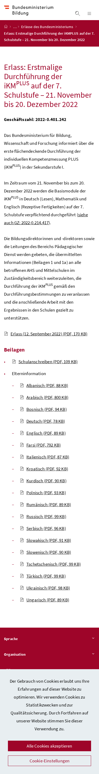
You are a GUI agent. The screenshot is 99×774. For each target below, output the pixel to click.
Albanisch (47, 385)
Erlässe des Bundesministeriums (47, 26)
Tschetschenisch (53, 564)
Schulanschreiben (48, 361)
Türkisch (46, 576)
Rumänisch (48, 504)
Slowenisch (48, 552)
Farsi (43, 445)
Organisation (15, 654)
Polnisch (46, 493)
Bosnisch (46, 409)
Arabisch (47, 397)
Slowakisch (48, 540)
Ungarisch (47, 600)
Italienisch (47, 457)
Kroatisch (47, 469)
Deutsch (45, 421)
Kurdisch (46, 481)
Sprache (11, 638)
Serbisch (46, 528)
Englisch (46, 433)
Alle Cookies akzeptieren (49, 746)
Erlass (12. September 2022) (49, 334)
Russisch (46, 516)
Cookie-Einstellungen (50, 761)
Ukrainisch (48, 588)
